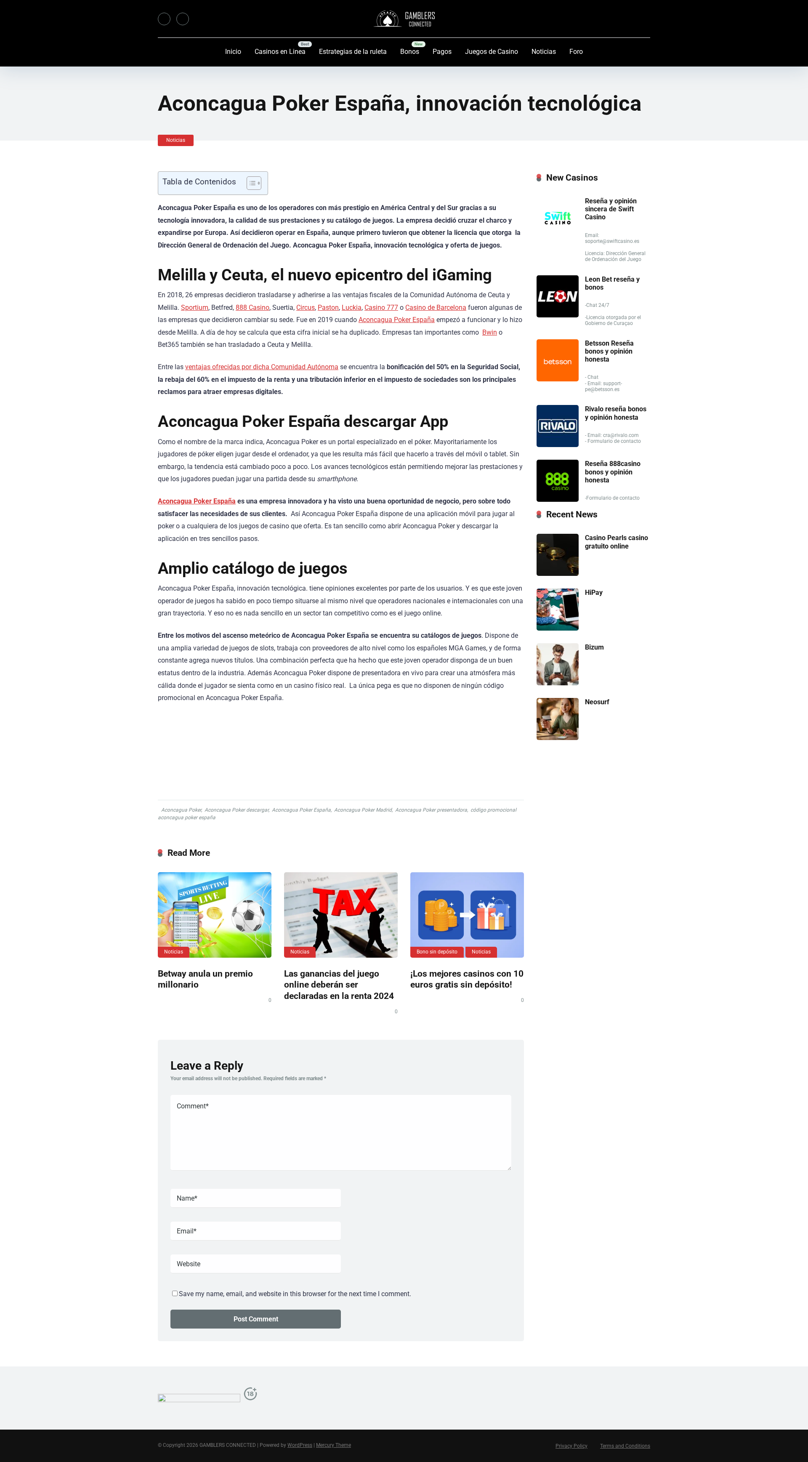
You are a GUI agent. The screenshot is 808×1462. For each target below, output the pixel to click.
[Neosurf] (558, 738)
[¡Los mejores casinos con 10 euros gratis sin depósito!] (467, 915)
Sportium (194, 308)
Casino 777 (381, 308)
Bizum (594, 647)
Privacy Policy (571, 1446)
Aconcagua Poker (181, 810)
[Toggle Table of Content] (249, 183)
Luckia (351, 308)
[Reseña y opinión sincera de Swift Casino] (558, 237)
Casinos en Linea (280, 52)
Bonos (409, 52)
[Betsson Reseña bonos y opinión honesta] (558, 379)
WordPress (299, 1445)
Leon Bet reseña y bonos (612, 283)
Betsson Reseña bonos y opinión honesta (609, 351)
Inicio (233, 52)
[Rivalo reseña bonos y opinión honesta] (558, 445)
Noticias (544, 52)
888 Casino (252, 308)
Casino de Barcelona (435, 308)
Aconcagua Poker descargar (236, 810)
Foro (576, 52)
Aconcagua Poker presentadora (431, 810)
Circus (305, 308)
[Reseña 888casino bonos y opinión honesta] (558, 499)
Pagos (442, 52)
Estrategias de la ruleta (353, 52)
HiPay (594, 593)
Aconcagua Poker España (397, 320)
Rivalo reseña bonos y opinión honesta (615, 413)
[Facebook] (164, 19)
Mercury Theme (333, 1445)
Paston (328, 308)
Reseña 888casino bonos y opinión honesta (613, 472)
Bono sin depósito (437, 952)
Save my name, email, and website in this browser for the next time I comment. (295, 1294)
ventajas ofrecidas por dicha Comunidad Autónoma (261, 367)
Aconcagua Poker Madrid (363, 810)
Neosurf (597, 702)
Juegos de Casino (491, 52)
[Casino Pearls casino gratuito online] (558, 574)
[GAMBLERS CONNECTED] (404, 19)
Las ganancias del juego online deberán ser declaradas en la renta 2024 (339, 984)
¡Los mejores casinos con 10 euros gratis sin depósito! (467, 979)
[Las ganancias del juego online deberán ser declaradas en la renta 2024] (341, 915)
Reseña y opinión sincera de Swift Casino (611, 209)
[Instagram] (182, 19)
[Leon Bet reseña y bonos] (558, 315)
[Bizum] (558, 683)
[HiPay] (558, 628)
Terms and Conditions (625, 1446)
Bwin (489, 332)
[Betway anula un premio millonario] (214, 915)
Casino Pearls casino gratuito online (616, 542)
